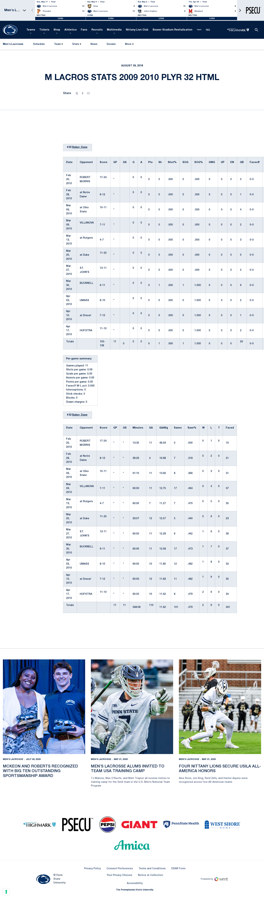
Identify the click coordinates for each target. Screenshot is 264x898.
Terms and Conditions (152, 868)
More (128, 44)
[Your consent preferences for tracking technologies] (6, 891)
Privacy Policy (92, 868)
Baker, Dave (79, 147)
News (94, 44)
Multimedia (114, 30)
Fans (84, 30)
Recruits (97, 30)
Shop (57, 30)
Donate (111, 45)
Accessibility (135, 883)
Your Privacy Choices (119, 875)
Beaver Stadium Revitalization (172, 30)
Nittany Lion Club (137, 30)
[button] (240, 10)
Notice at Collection (150, 875)
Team (57, 44)
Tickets (44, 30)
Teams (30, 30)
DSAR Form (178, 868)
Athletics (70, 30)
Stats (75, 44)
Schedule (39, 44)
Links (60, 18)
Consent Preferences (119, 868)
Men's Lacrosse (13, 759)
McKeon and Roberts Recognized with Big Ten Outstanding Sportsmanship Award (40, 771)
